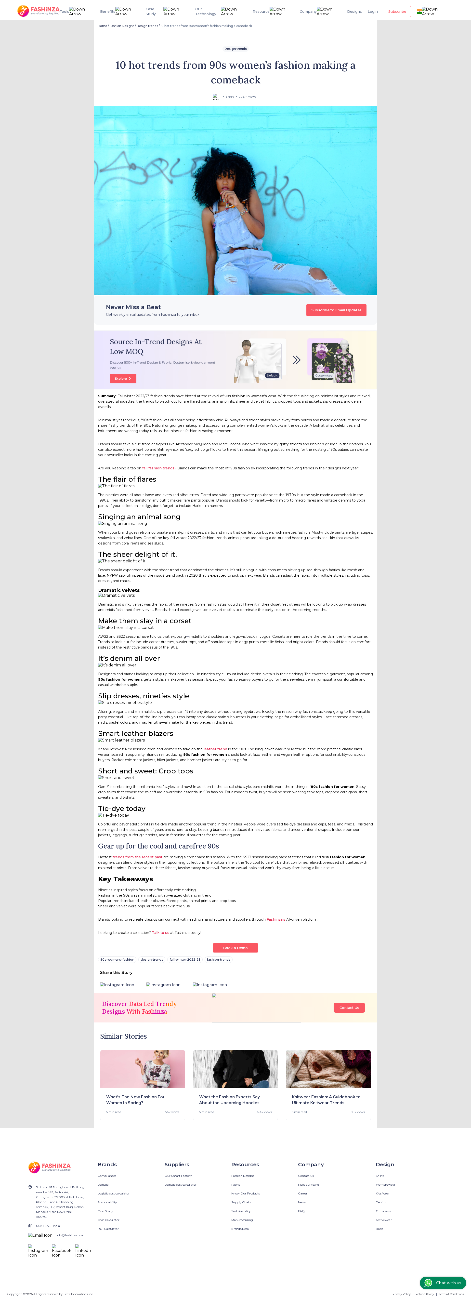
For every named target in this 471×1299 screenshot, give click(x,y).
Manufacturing (242, 1220)
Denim (381, 1202)
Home (102, 26)
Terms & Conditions (451, 1294)
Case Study (105, 1211)
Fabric (235, 1184)
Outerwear (384, 1211)
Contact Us (349, 1008)
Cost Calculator (108, 1220)
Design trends (147, 26)
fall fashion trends (158, 468)
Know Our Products (245, 1193)
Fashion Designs (122, 26)
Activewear (384, 1220)
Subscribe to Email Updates (336, 310)
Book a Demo (235, 948)
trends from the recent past (137, 857)
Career (302, 1193)
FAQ (301, 1211)
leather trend (215, 749)
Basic (379, 1229)
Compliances (107, 1176)
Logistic (103, 1184)
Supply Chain (241, 1202)
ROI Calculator (108, 1229)
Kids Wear (383, 1193)
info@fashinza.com (70, 1235)
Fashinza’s (276, 919)
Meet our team (308, 1184)
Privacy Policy (401, 1294)
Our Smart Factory (178, 1176)
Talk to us (160, 932)
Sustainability (107, 1202)
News (302, 1202)
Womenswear (385, 1184)
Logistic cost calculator (114, 1193)
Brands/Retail (240, 1229)
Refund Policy (425, 1294)
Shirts (380, 1176)
